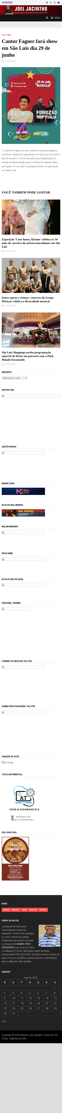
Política (43, 910)
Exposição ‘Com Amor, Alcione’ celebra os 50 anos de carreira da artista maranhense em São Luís (31, 243)
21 (47, 1003)
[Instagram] (55, 2)
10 (13, 998)
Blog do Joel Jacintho (20, 961)
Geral (24, 910)
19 (30, 1003)
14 (47, 998)
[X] (51, 2)
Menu (57, 17)
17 (13, 1003)
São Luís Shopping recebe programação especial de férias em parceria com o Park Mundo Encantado (27, 356)
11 (22, 998)
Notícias (33, 910)
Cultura (6, 35)
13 (38, 998)
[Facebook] (47, 2)
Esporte (15, 910)
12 (30, 998)
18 (22, 1003)
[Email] (58, 2)
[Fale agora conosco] (7, 762)
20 (38, 1003)
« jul (3, 1021)
